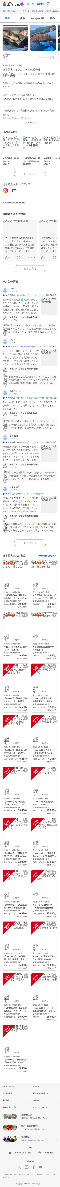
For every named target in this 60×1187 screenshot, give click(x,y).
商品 (52, 18)
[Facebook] (33, 1167)
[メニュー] (54, 4)
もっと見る (30, 174)
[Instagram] (6, 191)
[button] (10, 257)
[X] (19, 1167)
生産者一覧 (25, 11)
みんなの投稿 (37, 18)
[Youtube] (40, 1167)
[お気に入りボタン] (26, 563)
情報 (7, 18)
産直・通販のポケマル (11, 11)
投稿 (22, 18)
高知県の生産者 (38, 11)
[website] (14, 191)
